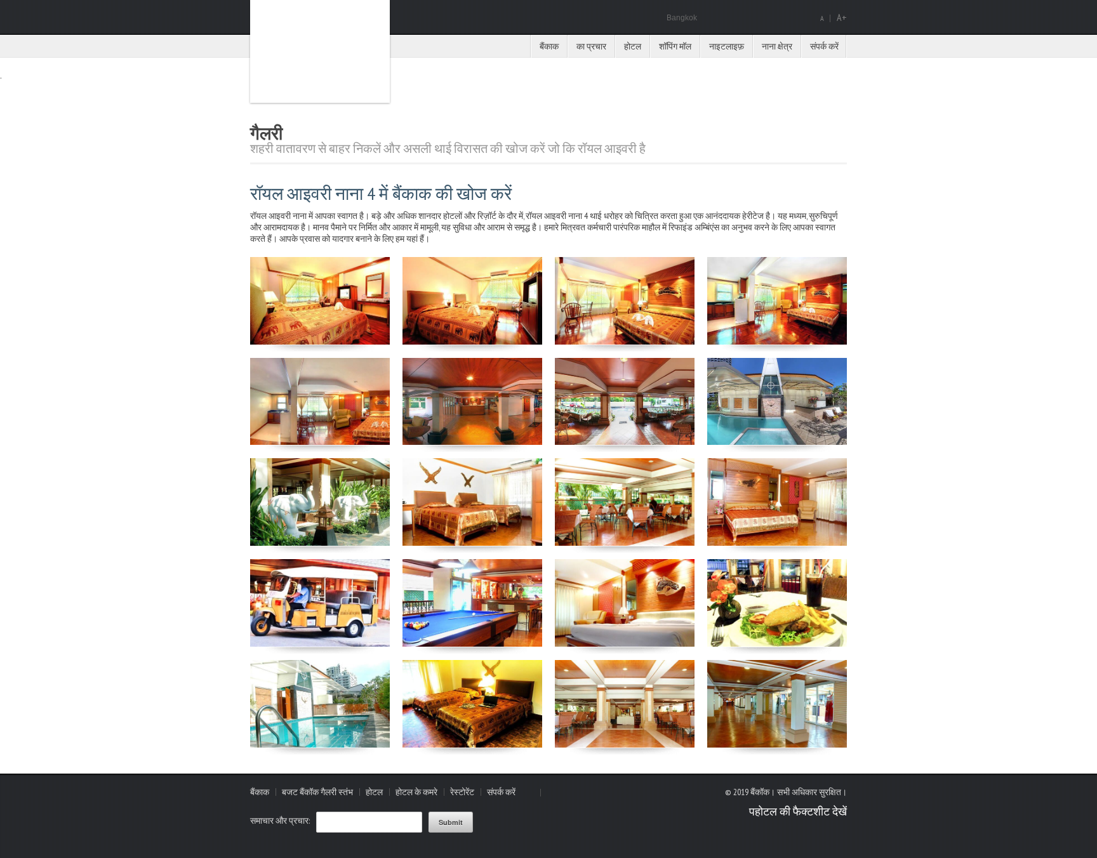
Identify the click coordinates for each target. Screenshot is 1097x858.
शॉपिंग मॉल (675, 46)
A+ (842, 17)
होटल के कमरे (416, 792)
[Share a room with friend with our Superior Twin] (472, 744)
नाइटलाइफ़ (726, 46)
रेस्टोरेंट (462, 792)
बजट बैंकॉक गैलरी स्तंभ (317, 792)
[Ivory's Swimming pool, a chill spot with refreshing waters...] (320, 744)
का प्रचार (591, 46)
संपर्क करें (824, 46)
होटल (632, 46)
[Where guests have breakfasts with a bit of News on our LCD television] (625, 744)
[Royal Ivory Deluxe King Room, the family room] (777, 542)
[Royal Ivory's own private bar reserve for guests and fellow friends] (472, 643)
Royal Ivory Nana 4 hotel (320, 51)
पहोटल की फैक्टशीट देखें (798, 811)
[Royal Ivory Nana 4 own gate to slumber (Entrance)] (320, 341)
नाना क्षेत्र (777, 46)
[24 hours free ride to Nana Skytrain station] (320, 643)
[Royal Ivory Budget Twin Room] (472, 542)
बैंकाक (549, 46)
